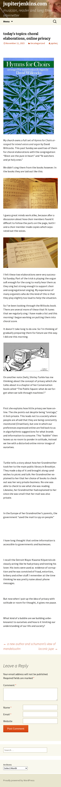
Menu (6, 21)
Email (7, 714)
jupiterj (54, 43)
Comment (9, 685)
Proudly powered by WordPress (18, 780)
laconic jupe (48, 649)
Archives (7, 764)
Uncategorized (37, 43)
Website (7, 721)
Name (7, 707)
